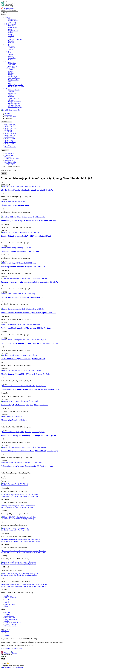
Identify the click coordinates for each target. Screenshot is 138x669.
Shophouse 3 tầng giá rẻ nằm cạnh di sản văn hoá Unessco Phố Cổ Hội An (29, 282)
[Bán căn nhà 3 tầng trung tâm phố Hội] (13, 201)
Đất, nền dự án (9, 160)
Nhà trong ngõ (9, 155)
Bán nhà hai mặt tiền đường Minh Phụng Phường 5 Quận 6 (18, 564)
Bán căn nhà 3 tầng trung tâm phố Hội (16, 205)
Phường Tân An (9, 143)
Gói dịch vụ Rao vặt (9, 8)
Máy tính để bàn (13, 31)
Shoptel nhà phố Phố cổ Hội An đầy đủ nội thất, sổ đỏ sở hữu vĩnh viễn (28, 221)
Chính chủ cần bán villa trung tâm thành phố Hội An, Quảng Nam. (27, 466)
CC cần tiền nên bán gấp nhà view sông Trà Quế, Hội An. (23, 359)
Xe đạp (10, 56)
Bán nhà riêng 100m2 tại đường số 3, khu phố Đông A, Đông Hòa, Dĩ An (23, 552)
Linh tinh (11, 96)
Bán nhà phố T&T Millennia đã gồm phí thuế (14, 485)
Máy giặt (11, 71)
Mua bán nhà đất (13, 20)
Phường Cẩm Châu (10, 128)
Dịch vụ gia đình (13, 66)
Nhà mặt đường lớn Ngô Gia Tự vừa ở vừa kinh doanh (17, 507)
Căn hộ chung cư (10, 164)
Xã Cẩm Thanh (9, 137)
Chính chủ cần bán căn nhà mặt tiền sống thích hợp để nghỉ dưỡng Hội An (30, 389)
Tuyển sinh (11, 46)
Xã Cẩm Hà (8, 130)
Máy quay (11, 34)
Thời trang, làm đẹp (14, 90)
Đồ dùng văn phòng (14, 103)
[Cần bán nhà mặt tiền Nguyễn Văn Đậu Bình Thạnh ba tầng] (19, 573)
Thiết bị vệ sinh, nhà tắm (15, 85)
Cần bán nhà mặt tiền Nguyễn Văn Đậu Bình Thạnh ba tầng (19, 575)
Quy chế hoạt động (10, 617)
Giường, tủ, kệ (12, 76)
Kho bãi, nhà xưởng (10, 162)
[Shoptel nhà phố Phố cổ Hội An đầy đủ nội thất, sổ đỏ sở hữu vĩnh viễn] (23, 217)
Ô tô (9, 53)
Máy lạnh (11, 73)
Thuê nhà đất (12, 22)
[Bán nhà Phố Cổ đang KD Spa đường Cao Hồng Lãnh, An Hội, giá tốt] (22, 432)
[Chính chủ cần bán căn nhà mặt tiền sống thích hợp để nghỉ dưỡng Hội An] (23, 386)
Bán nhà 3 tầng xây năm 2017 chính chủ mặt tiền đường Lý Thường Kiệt (29, 451)
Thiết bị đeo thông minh (15, 39)
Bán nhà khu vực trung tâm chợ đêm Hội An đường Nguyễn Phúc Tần (28, 313)
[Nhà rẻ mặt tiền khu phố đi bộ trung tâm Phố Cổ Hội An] (18, 263)
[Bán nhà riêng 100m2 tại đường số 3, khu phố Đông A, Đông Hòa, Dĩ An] (23, 551)
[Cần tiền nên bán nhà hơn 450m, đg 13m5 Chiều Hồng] (18, 293)
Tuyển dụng (11, 47)
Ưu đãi (7, 621)
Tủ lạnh (10, 69)
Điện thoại (11, 25)
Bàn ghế (10, 75)
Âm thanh (11, 36)
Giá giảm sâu (12, 19)
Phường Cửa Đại (10, 138)
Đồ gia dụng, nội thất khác (16, 86)
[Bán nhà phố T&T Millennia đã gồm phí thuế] (15, 483)
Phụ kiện (11, 41)
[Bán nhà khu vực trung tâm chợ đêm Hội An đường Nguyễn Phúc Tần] (22, 309)
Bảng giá (7, 614)
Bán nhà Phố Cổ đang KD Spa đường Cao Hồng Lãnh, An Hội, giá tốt (28, 435)
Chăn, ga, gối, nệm (14, 78)
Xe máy (10, 54)
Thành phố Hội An (10, 116)
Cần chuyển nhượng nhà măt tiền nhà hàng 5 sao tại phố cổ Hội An (27, 190)
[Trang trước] (1, 480)
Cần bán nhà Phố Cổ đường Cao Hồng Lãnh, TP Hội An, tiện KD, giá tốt (29, 343)
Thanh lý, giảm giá (13, 98)
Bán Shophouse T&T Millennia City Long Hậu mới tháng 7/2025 (20, 541)
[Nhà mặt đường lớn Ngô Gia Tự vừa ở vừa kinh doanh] (18, 506)
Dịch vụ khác (12, 63)
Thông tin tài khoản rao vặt (13, 622)
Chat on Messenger (17, 667)
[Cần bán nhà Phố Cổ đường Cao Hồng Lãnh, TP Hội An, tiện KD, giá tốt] (23, 340)
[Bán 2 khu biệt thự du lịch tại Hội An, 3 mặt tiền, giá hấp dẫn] (19, 401)
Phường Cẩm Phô (10, 135)
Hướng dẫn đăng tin (10, 624)
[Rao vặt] (8, 6)
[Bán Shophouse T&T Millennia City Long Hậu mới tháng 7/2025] (21, 539)
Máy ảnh (11, 32)
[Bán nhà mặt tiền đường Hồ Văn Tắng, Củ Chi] (15, 528)
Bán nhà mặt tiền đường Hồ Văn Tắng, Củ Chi (15, 530)
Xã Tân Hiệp (8, 145)
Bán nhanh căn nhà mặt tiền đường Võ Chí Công (20, 251)
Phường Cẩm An (10, 126)
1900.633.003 (5, 631)
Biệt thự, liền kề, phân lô (12, 158)
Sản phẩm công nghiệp (15, 105)
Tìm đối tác (11, 64)
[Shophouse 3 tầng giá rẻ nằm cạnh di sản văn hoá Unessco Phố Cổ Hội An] (24, 278)
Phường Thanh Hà (10, 147)
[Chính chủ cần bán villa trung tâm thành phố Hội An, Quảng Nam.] (21, 462)
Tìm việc (11, 49)
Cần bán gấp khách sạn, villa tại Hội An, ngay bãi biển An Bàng (26, 328)
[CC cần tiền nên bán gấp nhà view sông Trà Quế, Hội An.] (19, 355)
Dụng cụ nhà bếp (13, 80)
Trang (3, 478)
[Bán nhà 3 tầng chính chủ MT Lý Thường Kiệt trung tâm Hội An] (21, 370)
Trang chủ (8, 113)
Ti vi (9, 37)
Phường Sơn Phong (10, 142)
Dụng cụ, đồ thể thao (14, 102)
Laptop (10, 29)
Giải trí (10, 95)
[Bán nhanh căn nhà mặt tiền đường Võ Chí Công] (16, 247)
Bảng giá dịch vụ (10, 616)
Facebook (7, 636)
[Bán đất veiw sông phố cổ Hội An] (12, 416)
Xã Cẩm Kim (8, 132)
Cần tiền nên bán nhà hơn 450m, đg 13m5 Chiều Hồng (22, 297)
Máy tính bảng (12, 27)
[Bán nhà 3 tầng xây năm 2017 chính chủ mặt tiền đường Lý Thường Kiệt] (23, 447)
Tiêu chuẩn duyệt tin (11, 619)
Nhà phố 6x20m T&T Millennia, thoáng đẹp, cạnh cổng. (17, 518)
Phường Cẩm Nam (10, 133)
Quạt (9, 81)
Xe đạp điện (11, 58)
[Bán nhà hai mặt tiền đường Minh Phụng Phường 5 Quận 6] (19, 562)
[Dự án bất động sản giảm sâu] (10, 110)
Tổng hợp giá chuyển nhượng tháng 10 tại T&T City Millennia (19, 496)
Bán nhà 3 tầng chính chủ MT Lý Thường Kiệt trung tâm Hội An (26, 374)
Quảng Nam (8, 115)
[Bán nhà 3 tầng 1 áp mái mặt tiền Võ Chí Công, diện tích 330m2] (21, 232)
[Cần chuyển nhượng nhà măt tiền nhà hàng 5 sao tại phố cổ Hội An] (21, 186)
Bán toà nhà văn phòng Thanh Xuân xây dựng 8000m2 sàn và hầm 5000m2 (23, 586)
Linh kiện (11, 42)
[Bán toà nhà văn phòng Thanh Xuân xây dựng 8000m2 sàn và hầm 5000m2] (24, 584)
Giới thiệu (7, 612)
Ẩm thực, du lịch (13, 93)
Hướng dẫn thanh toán (11, 626)
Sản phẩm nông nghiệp (15, 107)
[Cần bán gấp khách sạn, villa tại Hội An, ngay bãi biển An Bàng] (20, 324)
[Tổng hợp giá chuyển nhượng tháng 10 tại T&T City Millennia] (20, 494)
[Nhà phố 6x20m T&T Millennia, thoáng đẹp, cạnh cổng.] (18, 517)
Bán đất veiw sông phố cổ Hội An (14, 420)
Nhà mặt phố (5, 150)
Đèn (9, 83)
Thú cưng (11, 91)
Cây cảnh (11, 100)
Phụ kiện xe (11, 59)
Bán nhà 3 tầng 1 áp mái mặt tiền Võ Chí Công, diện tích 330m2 (26, 236)
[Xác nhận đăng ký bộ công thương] (12, 648)
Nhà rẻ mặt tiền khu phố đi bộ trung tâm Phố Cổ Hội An (23, 267)
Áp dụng (4, 173)
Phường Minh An (10, 140)
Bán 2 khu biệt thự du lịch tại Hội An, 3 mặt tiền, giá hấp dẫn (24, 405)
